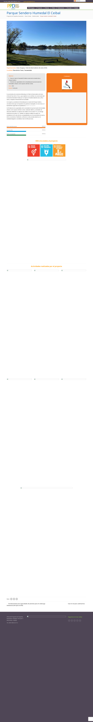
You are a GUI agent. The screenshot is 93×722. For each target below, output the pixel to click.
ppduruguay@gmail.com (29, 1)
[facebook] (69, 620)
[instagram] (72, 620)
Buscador (69, 8)
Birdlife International (30, 105)
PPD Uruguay (31, 8)
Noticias (47, 8)
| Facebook (66, 76)
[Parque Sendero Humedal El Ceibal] (11, 599)
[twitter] (74, 620)
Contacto (76, 8)
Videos (53, 8)
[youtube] (77, 620)
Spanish (78, 0)
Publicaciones (60, 8)
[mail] (80, 620)
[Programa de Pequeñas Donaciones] (13, 6)
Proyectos (39, 8)
